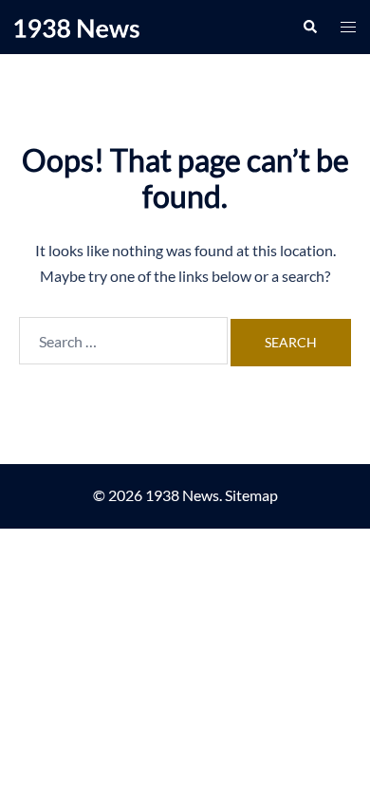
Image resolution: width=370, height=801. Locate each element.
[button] (309, 26)
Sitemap (251, 495)
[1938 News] (76, 26)
